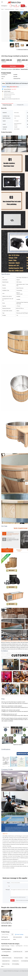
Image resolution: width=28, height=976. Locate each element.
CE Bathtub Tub (15, 960)
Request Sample (24, 69)
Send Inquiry (13, 66)
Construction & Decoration (9, 9)
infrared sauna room (5, 939)
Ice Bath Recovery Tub (17, 951)
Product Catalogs (19, 934)
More (2, 966)
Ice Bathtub (22, 9)
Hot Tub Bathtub (24, 960)
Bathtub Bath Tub (6, 960)
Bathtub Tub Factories (6, 957)
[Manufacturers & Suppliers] (14, 2)
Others (14, 939)
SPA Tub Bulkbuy (15, 964)
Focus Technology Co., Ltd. (16, 970)
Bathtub (17, 9)
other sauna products (17, 937)
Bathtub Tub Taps (6, 964)
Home (2, 9)
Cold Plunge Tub (4, 937)
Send (12, 900)
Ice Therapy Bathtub (6, 951)
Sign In (3, 98)
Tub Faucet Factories (18, 957)
